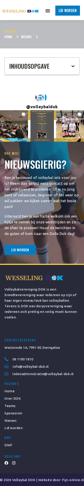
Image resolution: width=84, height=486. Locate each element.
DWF (8, 445)
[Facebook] (6, 463)
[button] (47, 10)
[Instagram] (14, 463)
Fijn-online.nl (73, 480)
